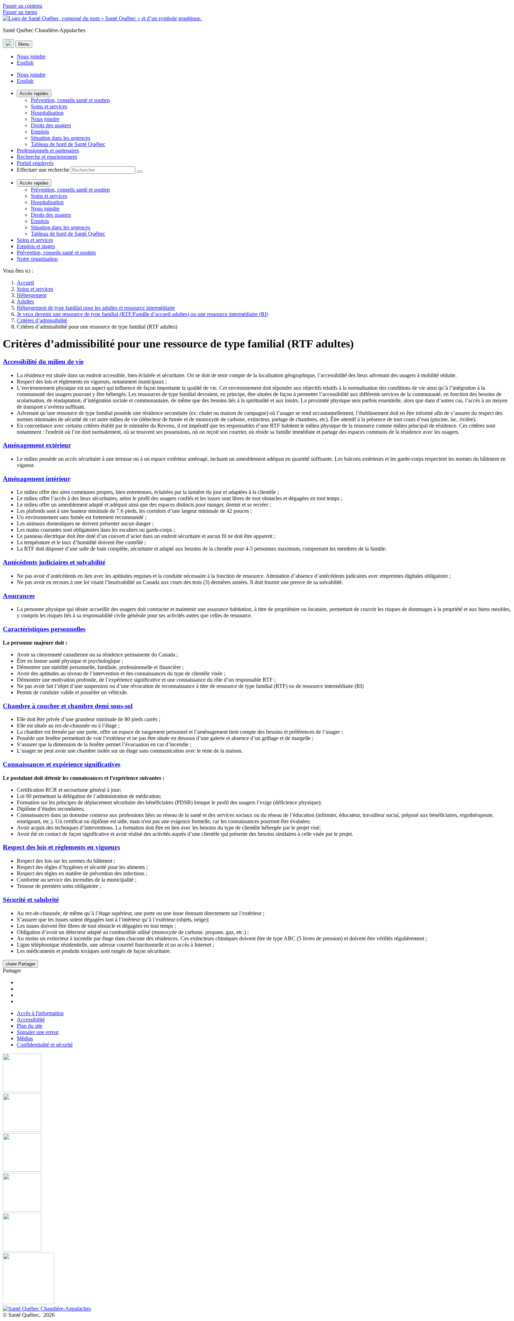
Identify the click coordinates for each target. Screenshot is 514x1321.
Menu (23, 44)
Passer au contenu (22, 6)
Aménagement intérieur (36, 478)
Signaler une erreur (38, 1032)
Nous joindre (31, 56)
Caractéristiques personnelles (44, 629)
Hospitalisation (47, 113)
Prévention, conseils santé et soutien (70, 100)
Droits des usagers (51, 125)
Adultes (25, 301)
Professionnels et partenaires (48, 150)
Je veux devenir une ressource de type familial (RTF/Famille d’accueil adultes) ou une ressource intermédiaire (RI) (142, 314)
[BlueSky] (257, 1279)
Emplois (40, 132)
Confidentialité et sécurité (45, 1045)
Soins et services (49, 106)
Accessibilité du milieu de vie (43, 361)
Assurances (19, 596)
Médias (25, 1038)
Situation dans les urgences (60, 138)
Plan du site (29, 1026)
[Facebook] (257, 1073)
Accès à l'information (40, 1013)
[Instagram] (257, 1113)
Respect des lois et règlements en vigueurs (61, 847)
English (25, 63)
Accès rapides (34, 93)
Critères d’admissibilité (42, 320)
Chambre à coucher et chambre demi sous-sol (68, 706)
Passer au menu (20, 12)
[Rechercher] (139, 172)
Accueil (25, 283)
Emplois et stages (36, 246)
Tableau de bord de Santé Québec (68, 144)
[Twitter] (257, 1193)
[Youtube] (257, 1153)
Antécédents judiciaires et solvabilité (54, 562)
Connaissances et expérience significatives (61, 764)
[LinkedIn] (257, 1233)
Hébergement (32, 295)
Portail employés (35, 163)
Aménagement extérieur (37, 445)
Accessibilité (31, 1019)
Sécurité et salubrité (31, 899)
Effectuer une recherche (43, 170)
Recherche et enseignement (47, 157)
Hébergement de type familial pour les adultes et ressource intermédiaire (96, 308)
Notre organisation (37, 259)
